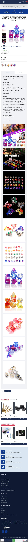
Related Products (5, 399)
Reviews (21, 72)
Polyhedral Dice (8, 391)
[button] (8, 33)
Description (8, 72)
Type (2, 62)
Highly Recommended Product (8, 424)
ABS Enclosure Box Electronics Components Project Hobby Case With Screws (7, 415)
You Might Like (14, 399)
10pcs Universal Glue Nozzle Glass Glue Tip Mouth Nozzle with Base (20, 415)
